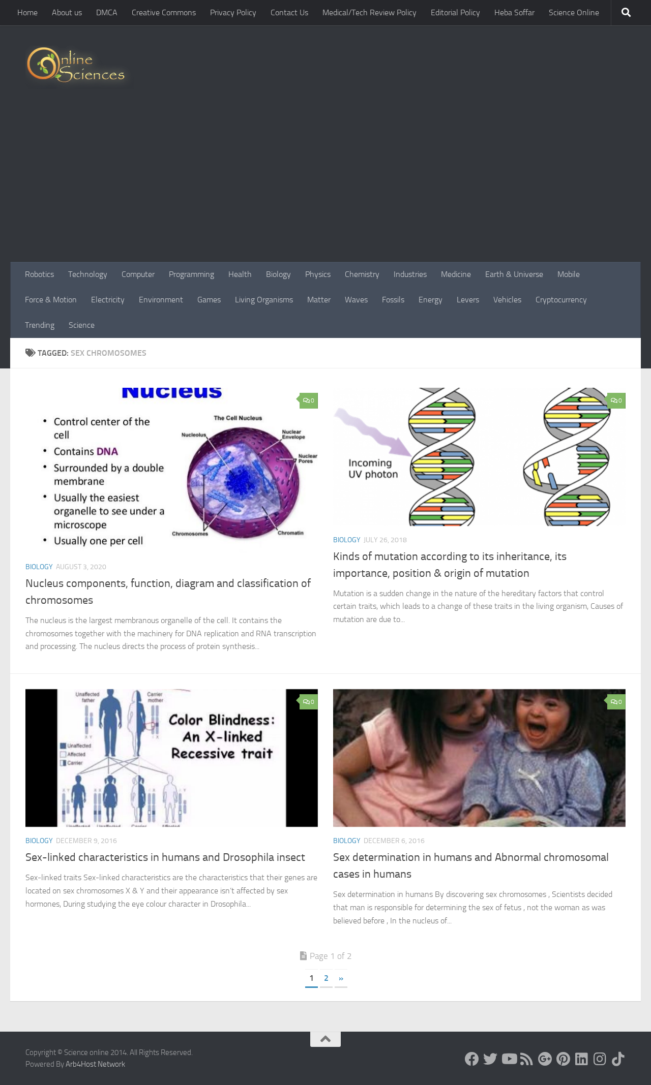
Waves (356, 299)
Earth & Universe (514, 274)
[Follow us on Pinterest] (563, 1059)
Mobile (568, 274)
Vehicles (507, 299)
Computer (138, 274)
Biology (278, 274)
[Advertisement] (325, 185)
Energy (430, 299)
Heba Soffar (514, 12)
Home (27, 12)
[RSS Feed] (527, 1059)
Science (82, 325)
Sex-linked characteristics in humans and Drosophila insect (165, 857)
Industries (410, 274)
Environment (161, 299)
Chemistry (362, 274)
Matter (319, 299)
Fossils (393, 299)
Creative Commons (164, 12)
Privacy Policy (233, 12)
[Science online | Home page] (79, 67)
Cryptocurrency (561, 299)
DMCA (106, 12)
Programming (191, 274)
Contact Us (289, 12)
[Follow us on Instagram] (600, 1059)
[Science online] (472, 1059)
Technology (87, 274)
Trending (39, 325)
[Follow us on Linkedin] (582, 1059)
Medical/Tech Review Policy (369, 12)
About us (67, 12)
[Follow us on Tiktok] (618, 1059)
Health (240, 274)
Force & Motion (51, 299)
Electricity (108, 299)
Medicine (456, 274)
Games (209, 299)
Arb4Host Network (95, 1064)
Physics (318, 274)
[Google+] (545, 1059)
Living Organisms (264, 299)
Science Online (574, 12)
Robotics (39, 274)
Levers (468, 299)
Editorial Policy (455, 12)
